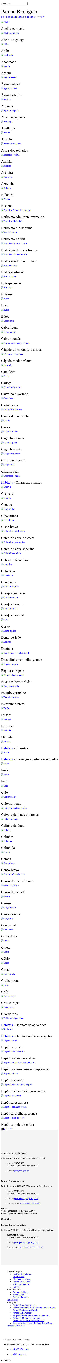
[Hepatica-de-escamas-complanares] (18, 1062)
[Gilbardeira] (7, 929)
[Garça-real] (7, 918)
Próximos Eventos (21, 1284)
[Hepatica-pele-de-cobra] (12, 1118)
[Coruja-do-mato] (9, 597)
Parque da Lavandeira (22, 1313)
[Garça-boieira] (8, 907)
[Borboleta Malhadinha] (12, 221)
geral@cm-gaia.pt (21, 1171)
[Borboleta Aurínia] (10, 155)
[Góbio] (5, 952)
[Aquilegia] (6, 121)
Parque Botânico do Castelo (25, 1310)
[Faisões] (5, 708)
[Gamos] (5, 852)
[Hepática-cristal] (9, 1040)
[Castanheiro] (7, 398)
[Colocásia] (6, 564)
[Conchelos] (7, 575)
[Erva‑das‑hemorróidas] (12, 675)
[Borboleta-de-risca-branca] (14, 243)
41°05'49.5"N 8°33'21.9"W (31, 1247)
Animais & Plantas (21, 1292)
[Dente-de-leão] (8, 631)
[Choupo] (6, 498)
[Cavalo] (5, 420)
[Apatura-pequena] (10, 110)
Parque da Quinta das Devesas (26, 1318)
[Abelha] (5, 22)
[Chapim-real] (8, 464)
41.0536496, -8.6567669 (30, 1203)
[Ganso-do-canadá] (10, 885)
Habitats (7, 482)
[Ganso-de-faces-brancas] (13, 874)
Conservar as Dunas (22, 1281)
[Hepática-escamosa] (11, 1095)
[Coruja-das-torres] (10, 586)
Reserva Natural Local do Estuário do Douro (33, 1323)
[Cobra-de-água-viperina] (13, 542)
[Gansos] (5, 896)
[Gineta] (5, 940)
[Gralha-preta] (8, 974)
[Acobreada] (7, 55)
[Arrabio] (5, 132)
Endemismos (18, 1294)
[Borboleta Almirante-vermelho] (16, 210)
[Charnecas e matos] (10, 476)
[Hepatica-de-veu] (9, 1073)
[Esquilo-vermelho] (10, 686)
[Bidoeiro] (6, 188)
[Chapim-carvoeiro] (10, 453)
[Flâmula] (6, 730)
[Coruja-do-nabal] (9, 608)
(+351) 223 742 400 (19, 1349)
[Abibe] (5, 44)
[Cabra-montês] (8, 332)
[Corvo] (5, 619)
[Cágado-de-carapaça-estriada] (15, 343)
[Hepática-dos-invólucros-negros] (16, 1084)
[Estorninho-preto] (10, 697)
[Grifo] (4, 985)
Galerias (16, 1287)
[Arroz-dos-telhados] (11, 143)
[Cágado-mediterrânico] (12, 354)
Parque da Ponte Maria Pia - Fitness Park (31, 1315)
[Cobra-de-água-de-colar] (13, 531)
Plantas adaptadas (20, 1297)
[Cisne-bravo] (7, 520)
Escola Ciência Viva (16, 1325)
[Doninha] (6, 642)
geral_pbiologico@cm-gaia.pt (26, 1199)
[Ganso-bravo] (8, 863)
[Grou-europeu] (8, 996)
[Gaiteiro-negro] (9, 797)
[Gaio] (4, 786)
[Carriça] (5, 376)
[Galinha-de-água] (9, 819)
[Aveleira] (6, 166)
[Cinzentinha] (7, 509)
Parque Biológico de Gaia (24, 1305)
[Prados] (5, 752)
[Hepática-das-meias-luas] (13, 1051)
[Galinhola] (6, 841)
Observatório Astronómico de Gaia (28, 1320)
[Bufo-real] (6, 287)
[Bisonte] (5, 199)
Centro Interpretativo (22, 1274)
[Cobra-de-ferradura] (11, 553)
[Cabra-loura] (7, 321)
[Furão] (5, 774)
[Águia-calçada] (8, 77)
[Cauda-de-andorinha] (11, 409)
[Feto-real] (6, 719)
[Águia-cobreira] (9, 88)
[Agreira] (5, 66)
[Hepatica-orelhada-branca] (14, 1107)
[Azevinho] (6, 177)
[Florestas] (6, 741)
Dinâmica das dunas (22, 1279)
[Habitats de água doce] (12, 1018)
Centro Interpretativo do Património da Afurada (34, 1307)
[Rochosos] (6, 1029)
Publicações (12, 1300)
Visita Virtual (18, 1276)
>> (11, 1129)
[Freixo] (5, 763)
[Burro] (5, 298)
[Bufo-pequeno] (8, 276)
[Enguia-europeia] (9, 664)
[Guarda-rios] (7, 1007)
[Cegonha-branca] (9, 431)
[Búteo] (5, 310)
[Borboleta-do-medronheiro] (14, 254)
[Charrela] (6, 487)
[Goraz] (5, 963)
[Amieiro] (6, 99)
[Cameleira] (7, 365)
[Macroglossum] (9, 232)
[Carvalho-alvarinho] (11, 387)
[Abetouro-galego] (10, 33)
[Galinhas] (6, 830)
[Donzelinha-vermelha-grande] (15, 653)
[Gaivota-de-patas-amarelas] (14, 808)
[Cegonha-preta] (9, 442)
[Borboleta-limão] (9, 265)
